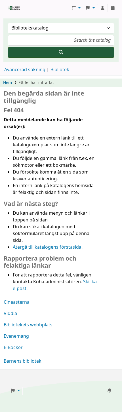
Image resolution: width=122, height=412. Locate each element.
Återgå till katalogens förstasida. (48, 247)
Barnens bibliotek (22, 361)
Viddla (10, 313)
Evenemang (16, 336)
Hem (7, 83)
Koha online (10, 8)
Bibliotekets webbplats (28, 325)
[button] (76, 8)
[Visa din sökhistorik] (112, 8)
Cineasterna (17, 302)
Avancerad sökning (24, 69)
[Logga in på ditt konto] (102, 8)
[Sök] (61, 52)
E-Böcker (13, 347)
